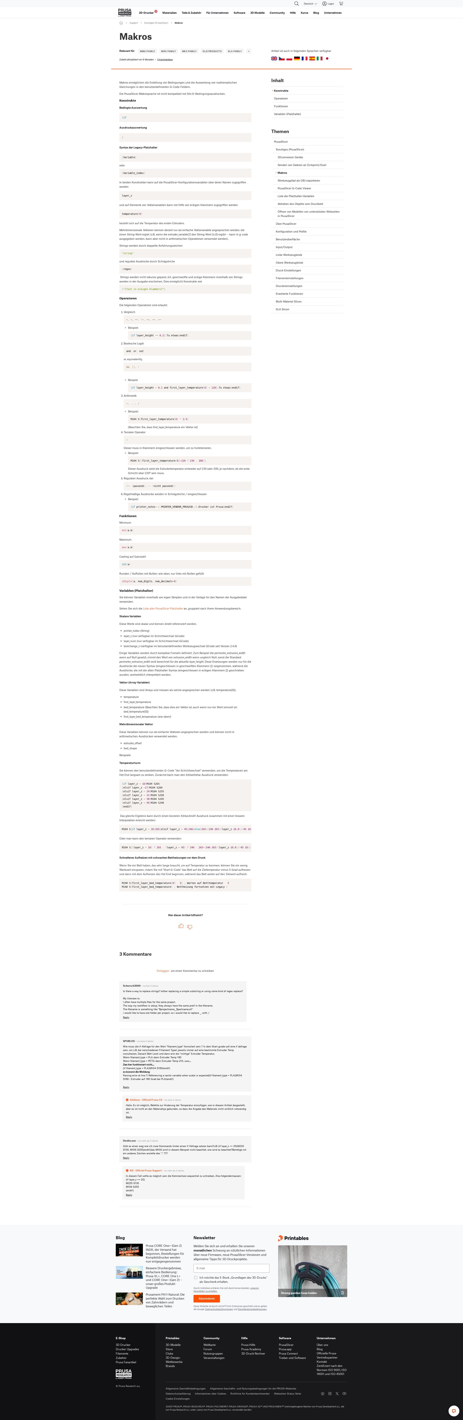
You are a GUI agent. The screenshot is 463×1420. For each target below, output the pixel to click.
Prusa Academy (251, 1349)
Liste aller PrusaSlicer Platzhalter (163, 608)
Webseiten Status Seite (287, 1393)
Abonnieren (207, 1298)
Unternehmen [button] (333, 12)
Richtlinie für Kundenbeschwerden (250, 1393)
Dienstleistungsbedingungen (252, 1309)
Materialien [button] (169, 12)
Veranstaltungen (213, 1357)
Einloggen (163, 970)
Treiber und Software (292, 1357)
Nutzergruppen (213, 1353)
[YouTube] (344, 1393)
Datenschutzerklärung (178, 1393)
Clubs (169, 1353)
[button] (274, 58)
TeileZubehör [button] (191, 12)
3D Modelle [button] (257, 12)
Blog (320, 1349)
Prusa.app (285, 1349)
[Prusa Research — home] (125, 13)
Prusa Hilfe (248, 1344)
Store (169, 1349)
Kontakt (322, 1361)
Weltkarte (209, 1344)
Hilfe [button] (293, 12)
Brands (170, 1366)
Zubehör (121, 1357)
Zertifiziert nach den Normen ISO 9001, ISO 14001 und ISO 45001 (332, 1370)
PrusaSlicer (286, 1344)
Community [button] (277, 12)
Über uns (322, 1344)
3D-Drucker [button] (148, 12)
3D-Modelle (173, 1344)
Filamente (122, 1353)
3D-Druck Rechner (253, 1353)
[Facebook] (323, 1393)
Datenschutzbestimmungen (219, 1309)
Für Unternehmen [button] (217, 12)
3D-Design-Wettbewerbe (174, 1359)
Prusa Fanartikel (126, 1362)
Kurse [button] (304, 12)
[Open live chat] (454, 1411)
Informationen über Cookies (210, 1393)
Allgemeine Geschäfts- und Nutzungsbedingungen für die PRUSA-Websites (253, 1388)
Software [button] (239, 12)
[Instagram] (330, 1393)
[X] (337, 1393)
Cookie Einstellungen (178, 1398)
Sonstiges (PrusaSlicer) (156, 22)
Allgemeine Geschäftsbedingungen (186, 1388)
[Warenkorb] (341, 4)
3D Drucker (123, 1344)
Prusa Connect (288, 1353)
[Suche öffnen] (296, 4)
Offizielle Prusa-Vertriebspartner (327, 1355)
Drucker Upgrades (127, 1349)
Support (133, 22)
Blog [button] (316, 12)
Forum (207, 1349)
